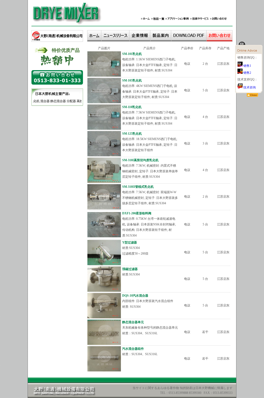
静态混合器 (55, 101)
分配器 (68, 101)
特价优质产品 (66, 50)
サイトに (142, 388)
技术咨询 (249, 87)
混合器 (42, 101)
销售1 (247, 66)
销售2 (247, 73)
